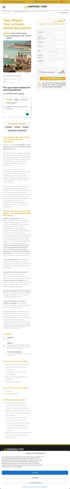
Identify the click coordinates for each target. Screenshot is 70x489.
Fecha (40, 46)
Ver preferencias (35, 483)
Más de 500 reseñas (19, 33)
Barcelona (23, 12)
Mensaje (40, 61)
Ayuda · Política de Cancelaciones (14, 2)
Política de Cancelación (17, 130)
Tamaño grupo (40, 56)
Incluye (17, 127)
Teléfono (40, 42)
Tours (10, 12)
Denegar (35, 478)
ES (64, 2)
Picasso (12, 286)
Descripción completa (17, 123)
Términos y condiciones (41, 486)
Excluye (26, 127)
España (15, 12)
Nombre (40, 32)
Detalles (8, 127)
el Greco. (19, 286)
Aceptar (35, 473)
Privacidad (25, 486)
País (39, 51)
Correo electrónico (41, 37)
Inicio (5, 12)
